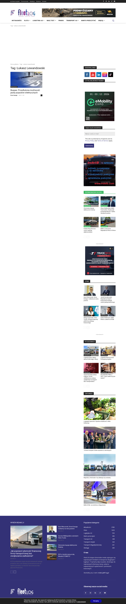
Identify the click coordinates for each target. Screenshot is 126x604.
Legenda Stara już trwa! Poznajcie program (107, 358)
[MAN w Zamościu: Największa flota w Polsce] (108, 222)
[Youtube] (114, 1)
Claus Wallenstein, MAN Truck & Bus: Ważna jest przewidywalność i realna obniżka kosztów (108, 210)
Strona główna (14, 64)
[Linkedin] (109, 1)
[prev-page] (85, 237)
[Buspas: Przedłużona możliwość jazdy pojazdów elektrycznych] (26, 80)
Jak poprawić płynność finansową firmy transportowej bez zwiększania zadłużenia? (25, 553)
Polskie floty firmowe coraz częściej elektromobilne (90, 230)
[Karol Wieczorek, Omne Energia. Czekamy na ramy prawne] (91, 290)
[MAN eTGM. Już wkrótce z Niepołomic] (100, 492)
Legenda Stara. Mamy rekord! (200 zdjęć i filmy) (91, 358)
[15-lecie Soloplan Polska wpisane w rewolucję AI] (100, 438)
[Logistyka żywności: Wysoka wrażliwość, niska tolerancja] (100, 409)
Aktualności (14, 87)
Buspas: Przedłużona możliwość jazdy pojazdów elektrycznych (25, 91)
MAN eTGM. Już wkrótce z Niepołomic (95, 505)
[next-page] (88, 237)
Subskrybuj (89, 145)
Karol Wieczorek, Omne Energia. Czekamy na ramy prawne (91, 298)
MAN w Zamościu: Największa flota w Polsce (108, 229)
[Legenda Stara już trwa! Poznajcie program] (108, 351)
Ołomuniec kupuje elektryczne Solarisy (89, 209)
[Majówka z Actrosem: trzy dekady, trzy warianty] (100, 465)
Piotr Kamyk (13, 95)
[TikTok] (112, 1)
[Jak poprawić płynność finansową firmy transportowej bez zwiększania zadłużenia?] (26, 537)
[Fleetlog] (26, 12)
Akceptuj (96, 601)
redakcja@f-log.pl (103, 573)
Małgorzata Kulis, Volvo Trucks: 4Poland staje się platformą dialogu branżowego (91, 320)
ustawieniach (81, 602)
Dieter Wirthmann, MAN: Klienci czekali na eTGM (107, 318)
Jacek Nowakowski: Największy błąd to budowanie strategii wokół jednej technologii (108, 299)
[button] (113, 20)
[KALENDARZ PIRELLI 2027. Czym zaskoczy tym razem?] (108, 368)
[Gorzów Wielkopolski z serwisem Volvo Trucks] (52, 538)
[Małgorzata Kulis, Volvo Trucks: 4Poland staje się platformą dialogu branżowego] (91, 311)
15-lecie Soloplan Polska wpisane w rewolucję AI (97, 450)
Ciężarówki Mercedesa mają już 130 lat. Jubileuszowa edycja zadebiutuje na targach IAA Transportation (90, 378)
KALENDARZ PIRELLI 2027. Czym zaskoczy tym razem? (108, 376)
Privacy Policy (89, 141)
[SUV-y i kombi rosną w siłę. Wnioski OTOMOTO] (52, 556)
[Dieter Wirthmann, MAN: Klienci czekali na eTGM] (108, 311)
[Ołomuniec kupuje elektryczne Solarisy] (91, 201)
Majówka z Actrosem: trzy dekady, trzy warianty (97, 477)
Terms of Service (102, 141)
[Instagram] (106, 1)
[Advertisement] (63, 41)
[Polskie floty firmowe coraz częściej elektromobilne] (91, 222)
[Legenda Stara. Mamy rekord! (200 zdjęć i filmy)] (91, 351)
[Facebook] (103, 1)
